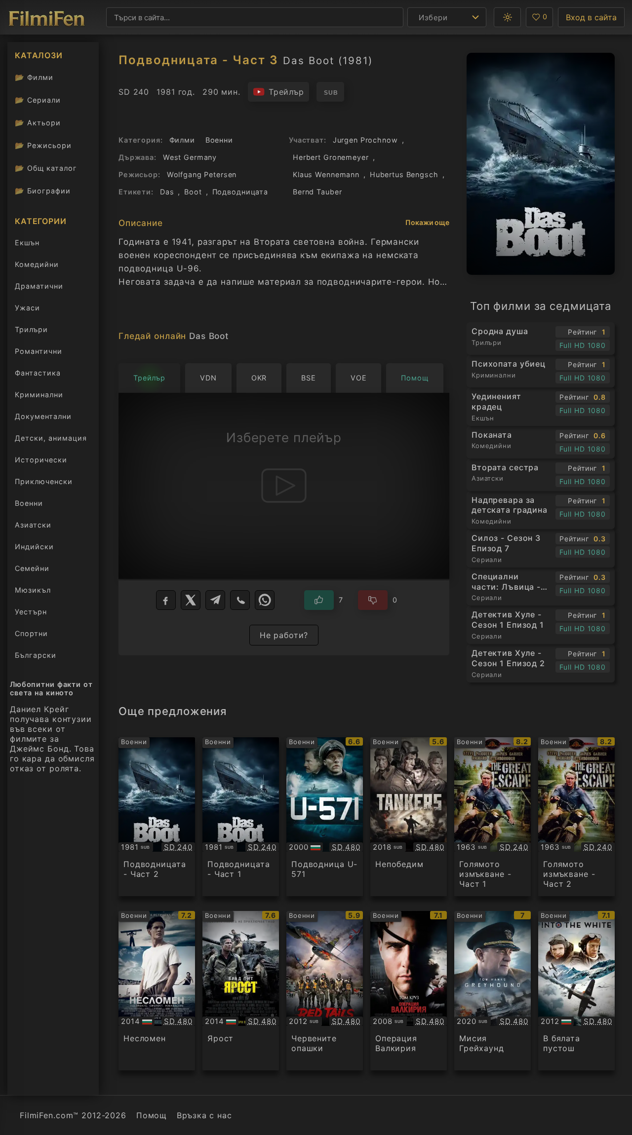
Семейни (32, 568)
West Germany (190, 157)
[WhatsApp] (265, 600)
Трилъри (31, 331)
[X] (190, 600)
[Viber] (240, 600)
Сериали (38, 100)
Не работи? (284, 635)
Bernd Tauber (317, 192)
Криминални (39, 394)
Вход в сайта (591, 17)
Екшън (27, 242)
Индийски (34, 546)
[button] (507, 17)
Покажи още (427, 222)
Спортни (31, 633)
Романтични (38, 351)
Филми (34, 77)
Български (35, 655)
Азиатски (33, 525)
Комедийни (37, 264)
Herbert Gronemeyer (331, 157)
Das (167, 192)
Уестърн (31, 611)
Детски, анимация (51, 438)
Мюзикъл (33, 590)
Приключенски (44, 481)
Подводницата (240, 192)
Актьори (38, 122)
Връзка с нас (204, 1115)
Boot (192, 192)
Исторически (41, 459)
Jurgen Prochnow (365, 140)
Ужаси (27, 307)
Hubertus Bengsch (404, 174)
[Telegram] (215, 600)
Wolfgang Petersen (202, 174)
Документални (43, 416)
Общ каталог (46, 168)
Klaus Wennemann (326, 174)
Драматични (39, 286)
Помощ (151, 1115)
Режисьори (43, 145)
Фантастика (38, 373)
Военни (29, 503)
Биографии (43, 190)
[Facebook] (166, 600)
